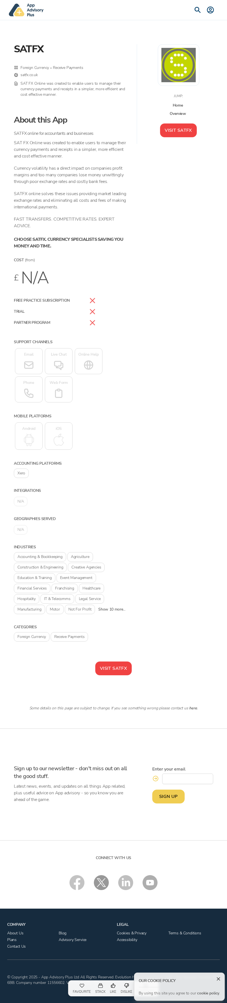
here (193, 708)
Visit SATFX (178, 130)
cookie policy (208, 993)
